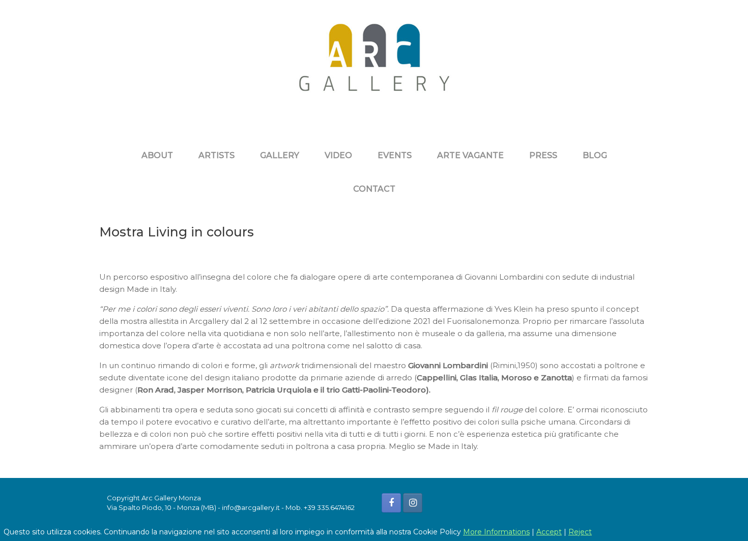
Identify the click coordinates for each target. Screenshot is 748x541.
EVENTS (395, 155)
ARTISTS (216, 155)
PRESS (543, 155)
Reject (580, 531)
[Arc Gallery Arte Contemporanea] (374, 65)
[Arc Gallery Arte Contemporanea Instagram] (412, 503)
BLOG (595, 155)
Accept (549, 531)
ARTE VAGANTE (470, 155)
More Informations (496, 531)
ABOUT (157, 155)
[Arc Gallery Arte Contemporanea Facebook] (391, 503)
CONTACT (374, 189)
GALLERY (279, 155)
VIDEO (338, 155)
